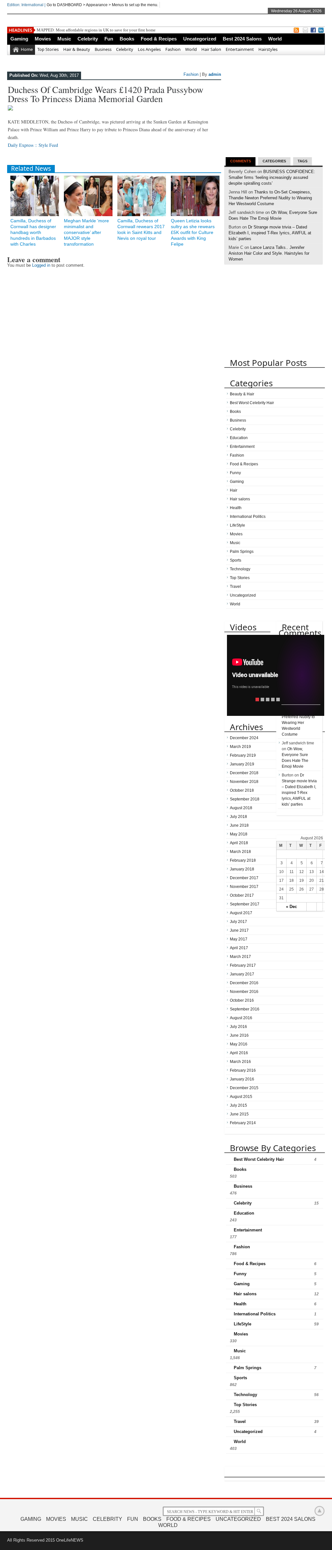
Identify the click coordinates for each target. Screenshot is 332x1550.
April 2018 (239, 843)
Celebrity (87, 38)
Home (27, 49)
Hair (233, 490)
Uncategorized (199, 38)
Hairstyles (268, 49)
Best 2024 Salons (242, 38)
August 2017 (241, 913)
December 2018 (244, 773)
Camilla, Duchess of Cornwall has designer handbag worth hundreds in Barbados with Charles (33, 232)
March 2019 (240, 746)
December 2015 (244, 1088)
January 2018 (242, 869)
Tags (302, 161)
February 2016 (243, 1070)
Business (103, 49)
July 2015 (238, 1105)
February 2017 (243, 965)
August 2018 (241, 808)
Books (127, 38)
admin (214, 74)
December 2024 (244, 738)
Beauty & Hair (242, 394)
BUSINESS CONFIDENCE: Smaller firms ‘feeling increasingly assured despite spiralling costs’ (272, 177)
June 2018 (239, 825)
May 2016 (238, 1044)
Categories (274, 161)
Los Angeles (149, 49)
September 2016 (244, 1009)
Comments (240, 161)
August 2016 (241, 1018)
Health (236, 508)
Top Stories (48, 49)
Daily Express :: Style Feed (33, 145)
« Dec (291, 906)
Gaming (19, 38)
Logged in (41, 265)
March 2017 (240, 956)
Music (64, 38)
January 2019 (242, 764)
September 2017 (244, 904)
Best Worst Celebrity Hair (252, 403)
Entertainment (240, 49)
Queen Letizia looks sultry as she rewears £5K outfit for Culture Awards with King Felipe (193, 232)
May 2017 (238, 939)
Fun (108, 38)
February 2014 (243, 1123)
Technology (240, 569)
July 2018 (238, 816)
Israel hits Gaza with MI (57, 30)
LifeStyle (237, 525)
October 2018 (242, 790)
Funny (235, 473)
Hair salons (240, 499)
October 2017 (242, 895)
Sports (235, 560)
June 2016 (239, 1035)
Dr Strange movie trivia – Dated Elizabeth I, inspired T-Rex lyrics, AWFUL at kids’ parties (270, 233)
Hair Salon (211, 49)
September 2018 (244, 799)
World (275, 38)
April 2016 (239, 1053)
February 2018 (243, 860)
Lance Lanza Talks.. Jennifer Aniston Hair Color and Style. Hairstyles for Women (269, 253)
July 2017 (238, 921)
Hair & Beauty (76, 49)
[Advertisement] (273, 112)
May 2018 (238, 834)
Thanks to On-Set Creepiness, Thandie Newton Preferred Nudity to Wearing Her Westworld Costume (270, 198)
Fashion (173, 49)
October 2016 (242, 1000)
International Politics (248, 516)
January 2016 (242, 1079)
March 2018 (240, 851)
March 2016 (240, 1061)
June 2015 (239, 1114)
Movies (43, 38)
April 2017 (239, 948)
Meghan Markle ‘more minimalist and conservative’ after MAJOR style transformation (86, 232)
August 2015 (241, 1096)
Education (239, 438)
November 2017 (244, 886)
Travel (235, 586)
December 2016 (244, 983)
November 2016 (244, 991)
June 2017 (239, 930)
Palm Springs (242, 551)
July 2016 (238, 1026)
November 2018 (244, 781)
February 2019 (243, 755)
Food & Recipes (159, 38)
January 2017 (242, 974)
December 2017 (244, 878)
